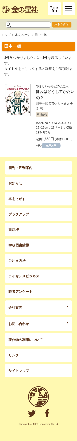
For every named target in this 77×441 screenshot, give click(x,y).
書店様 (14, 229)
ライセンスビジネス (24, 276)
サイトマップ (19, 370)
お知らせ (15, 183)
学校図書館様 (19, 245)
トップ (5, 35)
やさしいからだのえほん (52, 86)
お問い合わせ (19, 324)
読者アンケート (21, 291)
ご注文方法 (17, 260)
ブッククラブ (19, 214)
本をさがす (61, 24)
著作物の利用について (26, 339)
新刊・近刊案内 (21, 168)
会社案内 (15, 307)
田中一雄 (42, 103)
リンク (14, 355)
